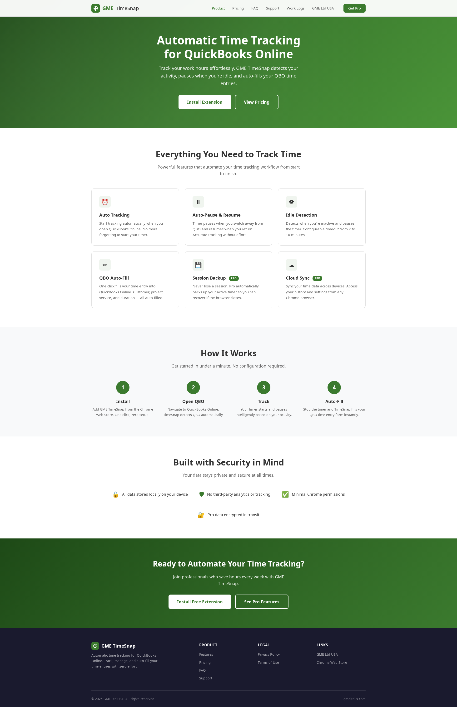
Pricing (238, 8)
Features (206, 654)
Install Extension (205, 102)
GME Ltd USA (323, 8)
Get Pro (354, 8)
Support (272, 8)
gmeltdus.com (354, 699)
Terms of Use (268, 662)
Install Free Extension (200, 602)
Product (218, 8)
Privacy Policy (269, 654)
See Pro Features (261, 602)
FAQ (254, 8)
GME (120, 8)
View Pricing (256, 102)
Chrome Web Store (332, 662)
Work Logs (295, 8)
